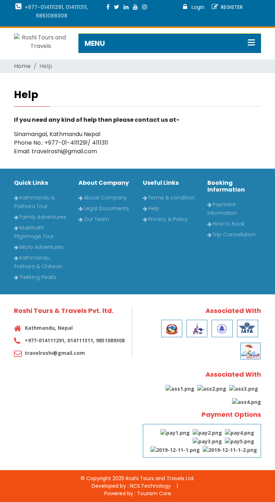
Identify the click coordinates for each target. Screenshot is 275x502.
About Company (105, 197)
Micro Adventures (41, 247)
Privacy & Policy (168, 219)
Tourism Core (154, 493)
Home (22, 66)
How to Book (229, 223)
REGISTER (232, 7)
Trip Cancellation (234, 234)
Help (153, 208)
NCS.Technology (150, 485)
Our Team (96, 219)
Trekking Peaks (37, 277)
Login (197, 7)
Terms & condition (171, 197)
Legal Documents (106, 208)
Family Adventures (42, 217)
